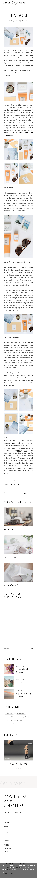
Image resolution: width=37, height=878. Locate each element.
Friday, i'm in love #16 (18, 764)
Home (6, 826)
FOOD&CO (9, 717)
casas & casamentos (23, 683)
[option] (18, 752)
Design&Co (21, 713)
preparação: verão (11, 585)
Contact (6, 830)
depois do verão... (11, 557)
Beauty (11, 21)
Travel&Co (9, 725)
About (6, 833)
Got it (23, 875)
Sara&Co (20, 721)
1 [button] (17, 768)
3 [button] (20, 768)
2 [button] (18, 768)
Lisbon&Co (9, 721)
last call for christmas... (13, 529)
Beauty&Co (12, 481)
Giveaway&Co (22, 717)
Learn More (16, 875)
